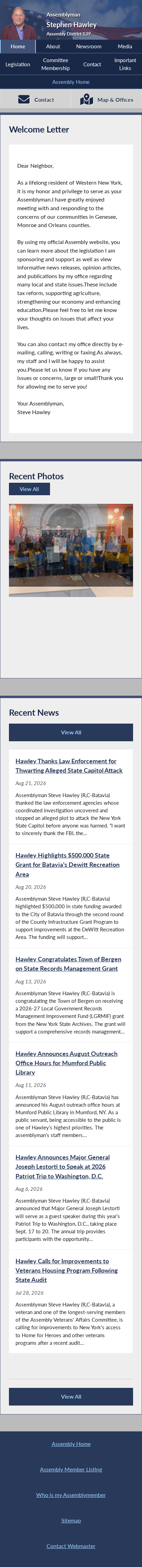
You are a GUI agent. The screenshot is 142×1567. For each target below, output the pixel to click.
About (53, 46)
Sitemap (71, 1520)
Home (18, 46)
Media (125, 46)
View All (28, 490)
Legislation (18, 64)
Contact (92, 64)
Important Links (125, 64)
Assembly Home (71, 82)
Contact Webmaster (71, 1545)
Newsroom (88, 46)
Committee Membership (55, 64)
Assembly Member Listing (71, 1469)
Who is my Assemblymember (71, 1494)
